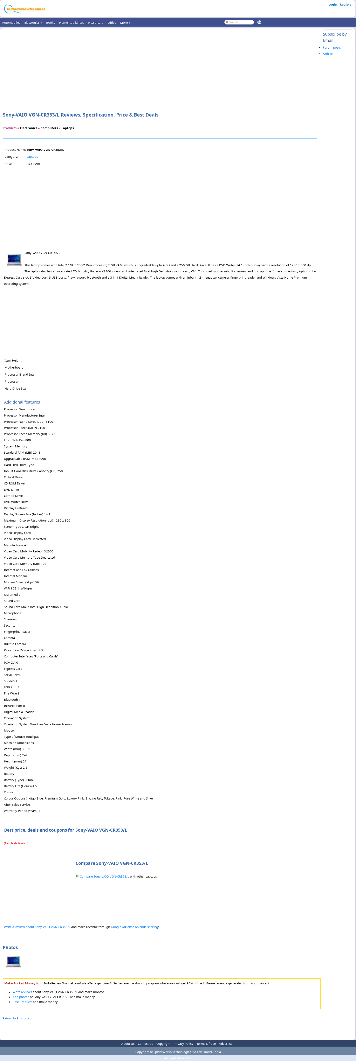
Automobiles (11, 22)
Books (50, 22)
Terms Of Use (206, 1043)
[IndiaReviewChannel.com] (24, 15)
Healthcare (95, 22)
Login (333, 4)
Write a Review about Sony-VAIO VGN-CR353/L (37, 927)
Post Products (22, 1002)
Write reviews (22, 992)
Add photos (21, 997)
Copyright (163, 1043)
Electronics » (33, 22)
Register (346, 4)
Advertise (225, 1043)
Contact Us (145, 1043)
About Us (128, 1043)
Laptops (32, 156)
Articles (328, 53)
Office (112, 22)
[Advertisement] (161, 63)
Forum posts (332, 47)
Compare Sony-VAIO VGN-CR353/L (104, 876)
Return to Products (16, 1018)
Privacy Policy (183, 1043)
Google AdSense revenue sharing (134, 927)
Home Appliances (71, 22)
